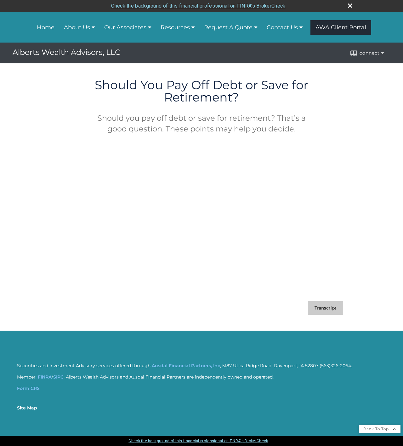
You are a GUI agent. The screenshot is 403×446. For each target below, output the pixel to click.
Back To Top (376, 428)
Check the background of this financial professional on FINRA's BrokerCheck (198, 6)
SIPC (58, 377)
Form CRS (28, 388)
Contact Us (282, 27)
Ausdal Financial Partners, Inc (186, 365)
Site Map (27, 408)
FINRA (45, 377)
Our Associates (125, 27)
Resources (175, 27)
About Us (77, 27)
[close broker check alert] (350, 5)
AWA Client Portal (340, 27)
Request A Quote (228, 27)
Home (45, 27)
